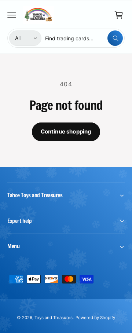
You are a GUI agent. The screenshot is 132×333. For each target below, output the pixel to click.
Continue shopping (66, 131)
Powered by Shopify (95, 317)
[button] (12, 15)
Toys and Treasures (53, 317)
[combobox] (84, 38)
